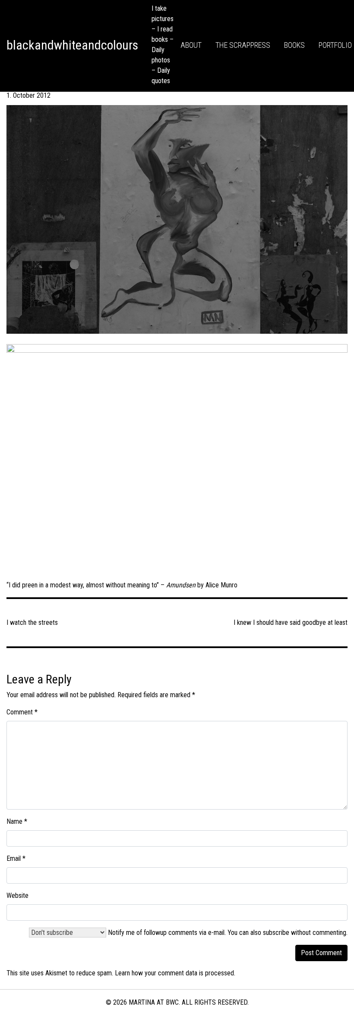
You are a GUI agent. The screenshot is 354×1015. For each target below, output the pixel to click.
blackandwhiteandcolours (72, 45)
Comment (22, 712)
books (294, 45)
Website (17, 895)
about (191, 45)
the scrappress (242, 45)
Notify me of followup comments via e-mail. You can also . (227, 932)
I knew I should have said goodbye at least (291, 622)
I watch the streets (32, 622)
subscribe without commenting (304, 932)
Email (15, 858)
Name (16, 821)
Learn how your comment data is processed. (175, 973)
